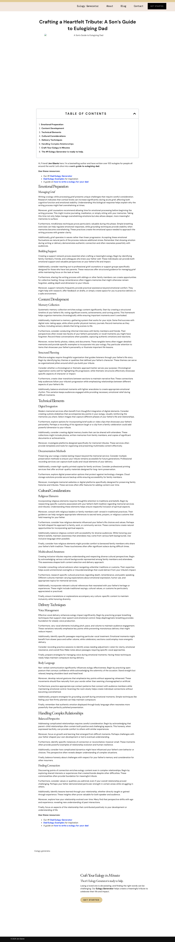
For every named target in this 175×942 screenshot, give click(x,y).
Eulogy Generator (88, 6)
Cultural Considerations (54, 136)
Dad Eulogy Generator (61, 176)
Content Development (53, 128)
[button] (134, 113)
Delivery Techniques (52, 140)
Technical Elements (51, 132)
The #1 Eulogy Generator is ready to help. (62, 151)
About (109, 6)
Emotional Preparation (52, 124)
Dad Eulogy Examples (54, 178)
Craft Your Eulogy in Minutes (55, 147)
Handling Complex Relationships (58, 144)
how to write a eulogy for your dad (71, 181)
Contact (138, 6)
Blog (123, 6)
